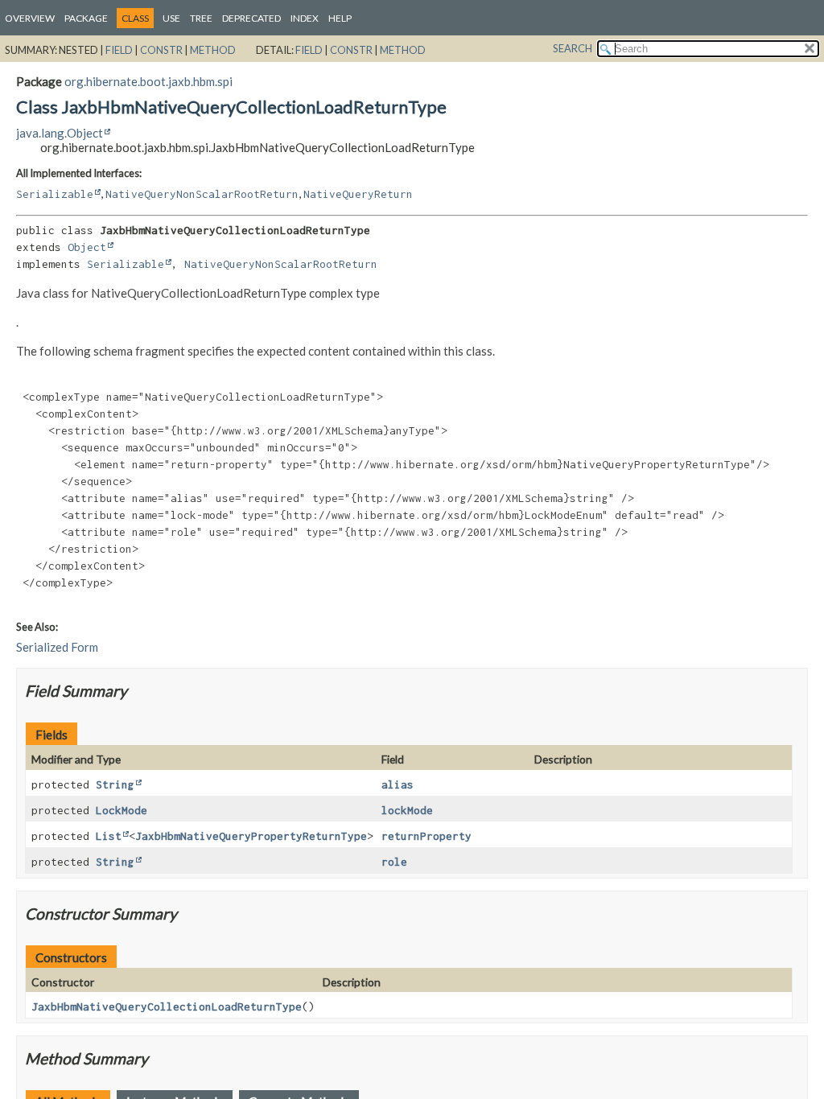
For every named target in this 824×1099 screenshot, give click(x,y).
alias (397, 784)
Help (340, 18)
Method (213, 49)
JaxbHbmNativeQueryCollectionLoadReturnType (166, 1006)
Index (304, 18)
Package (86, 18)
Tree (201, 18)
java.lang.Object (59, 133)
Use (171, 18)
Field (119, 49)
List (109, 835)
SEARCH (572, 48)
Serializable (54, 193)
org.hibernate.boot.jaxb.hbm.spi (148, 81)
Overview (30, 18)
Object (87, 247)
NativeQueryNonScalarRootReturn (202, 193)
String (115, 784)
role (394, 861)
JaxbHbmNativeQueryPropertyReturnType (251, 835)
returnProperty (426, 835)
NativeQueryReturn (358, 193)
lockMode (407, 810)
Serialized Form (57, 647)
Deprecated (251, 18)
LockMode (121, 810)
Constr (161, 49)
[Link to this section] (137, 690)
